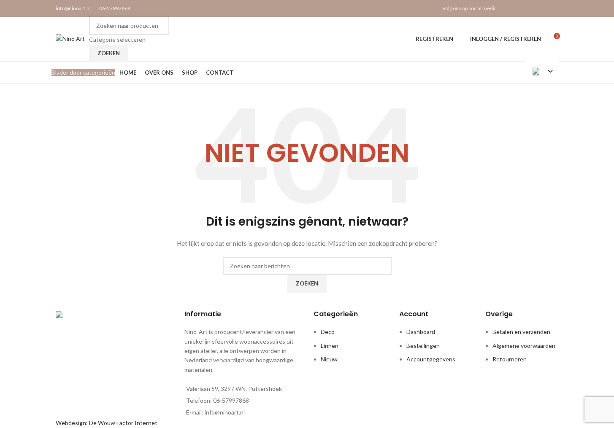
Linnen (329, 345)
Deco (328, 331)
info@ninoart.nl (73, 8)
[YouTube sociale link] (542, 8)
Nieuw (329, 359)
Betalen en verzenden (521, 331)
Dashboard (420, 331)
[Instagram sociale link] (532, 8)
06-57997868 (114, 8)
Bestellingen (423, 345)
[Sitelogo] (70, 38)
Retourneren (509, 359)
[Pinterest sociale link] (553, 8)
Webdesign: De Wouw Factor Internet (106, 422)
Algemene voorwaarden (523, 345)
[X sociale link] (521, 8)
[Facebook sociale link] (510, 8)
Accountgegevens (430, 359)
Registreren (434, 38)
